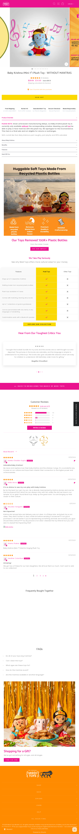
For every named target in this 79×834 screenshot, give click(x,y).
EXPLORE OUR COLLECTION (39, 324)
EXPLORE (39, 798)
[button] (36, 78)
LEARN (39, 805)
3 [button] (40, 576)
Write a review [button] (39, 428)
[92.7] (33, 440)
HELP (39, 812)
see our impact (39, 249)
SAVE (39, 792)
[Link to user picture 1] (8, 531)
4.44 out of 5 (45, 406)
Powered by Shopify (39, 832)
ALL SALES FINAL (39, 819)
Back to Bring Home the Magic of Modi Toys (41, 386)
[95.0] (44, 440)
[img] (8, 457)
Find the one (12, 760)
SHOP (39, 785)
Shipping (31, 83)
